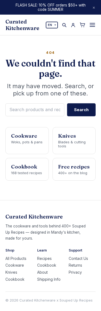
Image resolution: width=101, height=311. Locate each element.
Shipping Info (49, 279)
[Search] (64, 25)
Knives (11, 272)
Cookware (14, 265)
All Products (15, 258)
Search (81, 109)
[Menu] (92, 25)
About (42, 272)
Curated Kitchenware (22, 24)
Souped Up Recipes (76, 300)
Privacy (75, 272)
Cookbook (15, 279)
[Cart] (82, 25)
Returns (75, 265)
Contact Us (78, 258)
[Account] (73, 25)
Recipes (44, 258)
